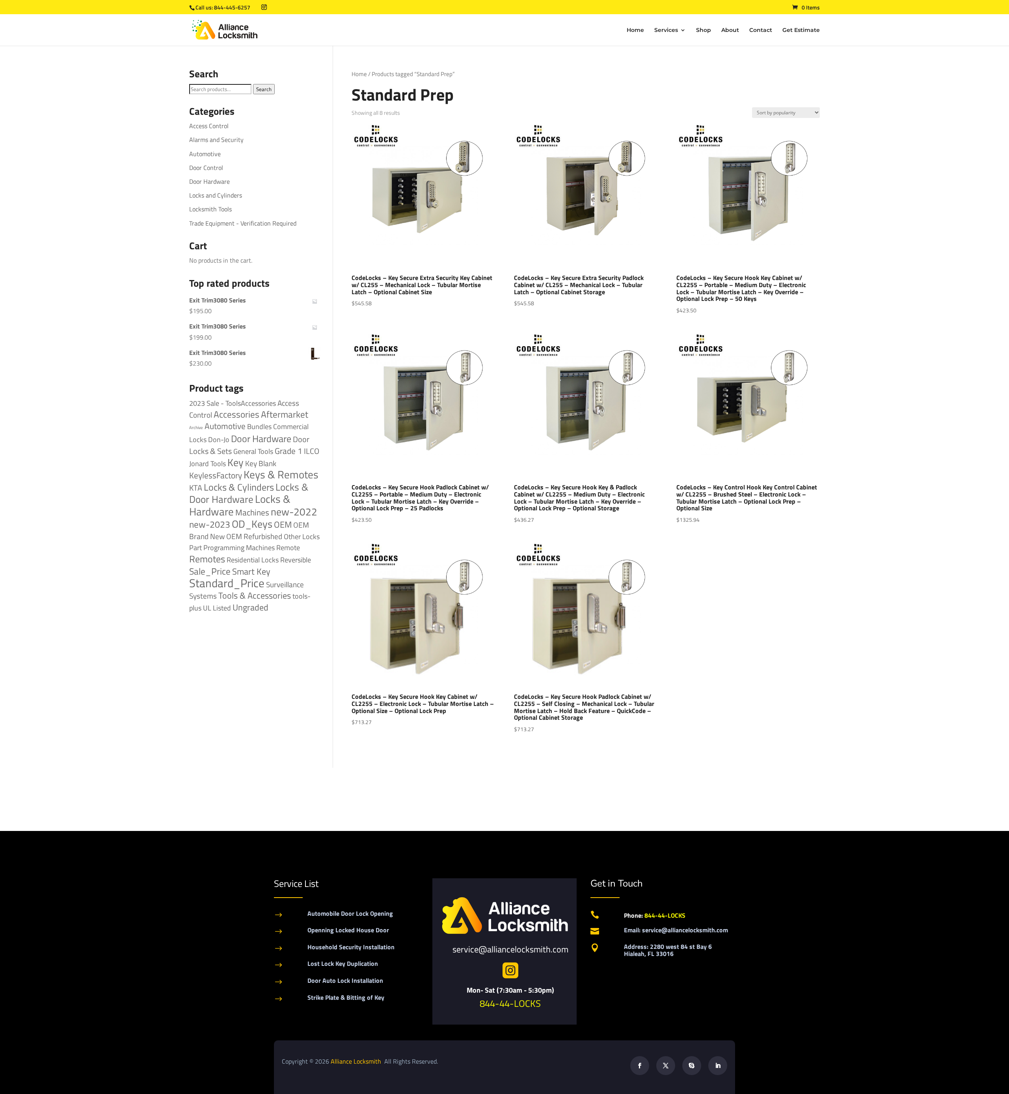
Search (264, 89)
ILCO (311, 451)
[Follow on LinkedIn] (717, 1065)
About (730, 30)
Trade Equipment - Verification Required (242, 223)
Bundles (259, 426)
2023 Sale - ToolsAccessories (232, 403)
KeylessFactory (215, 475)
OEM (283, 524)
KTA (195, 488)
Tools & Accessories (254, 595)
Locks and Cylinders (215, 195)
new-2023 (209, 524)
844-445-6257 (232, 7)
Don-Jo (218, 439)
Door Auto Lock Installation (345, 980)
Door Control (206, 167)
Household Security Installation (351, 947)
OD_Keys (252, 524)
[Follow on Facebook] (639, 1065)
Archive (196, 427)
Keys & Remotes (281, 474)
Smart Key (251, 571)
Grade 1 (288, 450)
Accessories (236, 414)
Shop (703, 30)
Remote (288, 547)
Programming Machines (239, 547)
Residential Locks (253, 559)
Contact (760, 30)
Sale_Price (210, 571)
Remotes (207, 558)
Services (666, 30)
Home (635, 30)
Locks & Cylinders (239, 487)
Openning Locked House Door (348, 930)
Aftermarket (284, 414)
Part (195, 547)
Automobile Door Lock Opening (350, 913)
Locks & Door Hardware (248, 493)
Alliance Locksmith (357, 1061)
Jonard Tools (207, 463)
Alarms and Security (216, 139)
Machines (252, 512)
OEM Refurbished (254, 536)
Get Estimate (801, 30)
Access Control (209, 126)
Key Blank (260, 463)
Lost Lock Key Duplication (342, 963)
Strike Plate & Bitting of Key (345, 997)
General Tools (253, 451)
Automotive (205, 154)
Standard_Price (226, 583)
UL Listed (217, 607)
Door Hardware (209, 181)
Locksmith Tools (210, 209)
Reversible (295, 559)
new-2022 (294, 511)
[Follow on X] (665, 1065)
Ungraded (250, 607)
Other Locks (302, 536)
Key (235, 462)
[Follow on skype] (691, 1065)
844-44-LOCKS (510, 1003)
